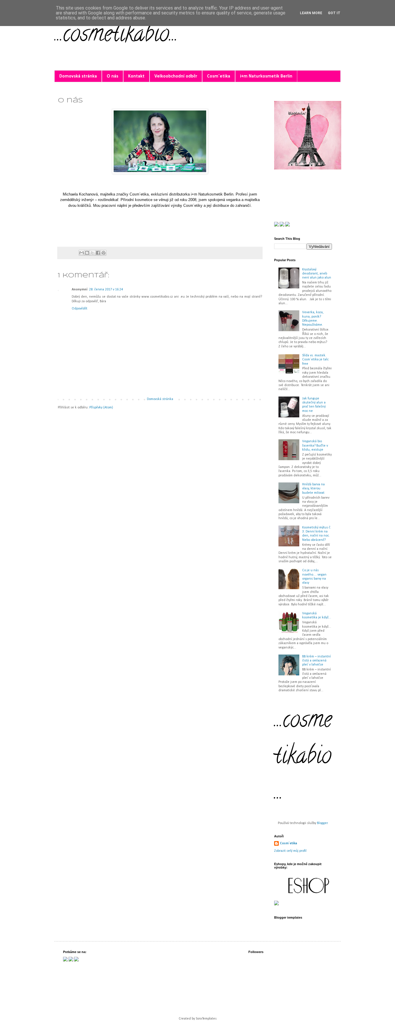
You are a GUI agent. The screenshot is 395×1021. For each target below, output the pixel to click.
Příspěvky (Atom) (101, 407)
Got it (334, 13)
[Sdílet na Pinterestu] (103, 253)
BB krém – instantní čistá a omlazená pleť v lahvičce (316, 661)
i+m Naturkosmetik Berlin (266, 76)
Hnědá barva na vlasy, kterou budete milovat (313, 489)
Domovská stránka (78, 76)
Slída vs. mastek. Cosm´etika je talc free (315, 360)
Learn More (311, 13)
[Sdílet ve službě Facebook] (98, 253)
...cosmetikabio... (116, 36)
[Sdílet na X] (92, 253)
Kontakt (136, 76)
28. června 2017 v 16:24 (106, 289)
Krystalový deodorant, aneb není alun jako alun (316, 274)
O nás (112, 76)
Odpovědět (79, 308)
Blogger (322, 823)
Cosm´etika (218, 76)
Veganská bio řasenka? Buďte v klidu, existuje (315, 445)
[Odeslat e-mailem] (81, 253)
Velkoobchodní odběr (175, 76)
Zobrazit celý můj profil (290, 851)
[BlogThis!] (87, 253)
